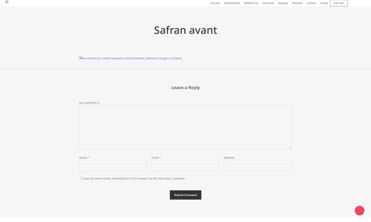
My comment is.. (89, 103)
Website (229, 157)
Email (156, 157)
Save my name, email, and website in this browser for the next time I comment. (134, 178)
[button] (185, 219)
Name (84, 157)
